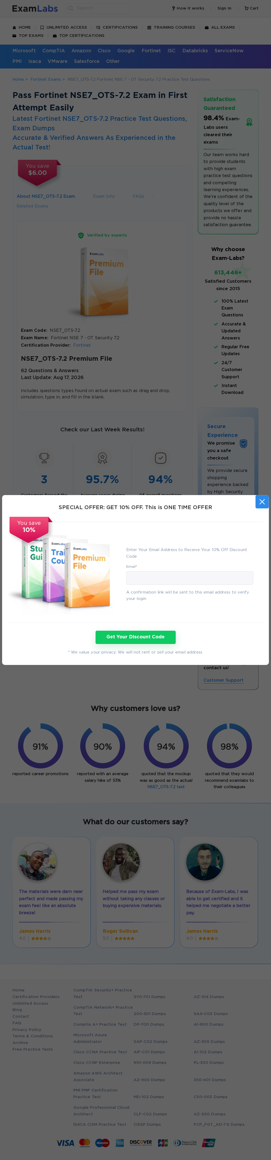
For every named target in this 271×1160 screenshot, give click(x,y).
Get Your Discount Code (135, 637)
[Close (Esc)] (262, 502)
